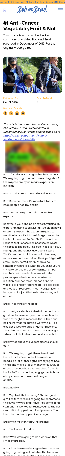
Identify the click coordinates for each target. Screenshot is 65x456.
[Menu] (60, 9)
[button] (4, 10)
